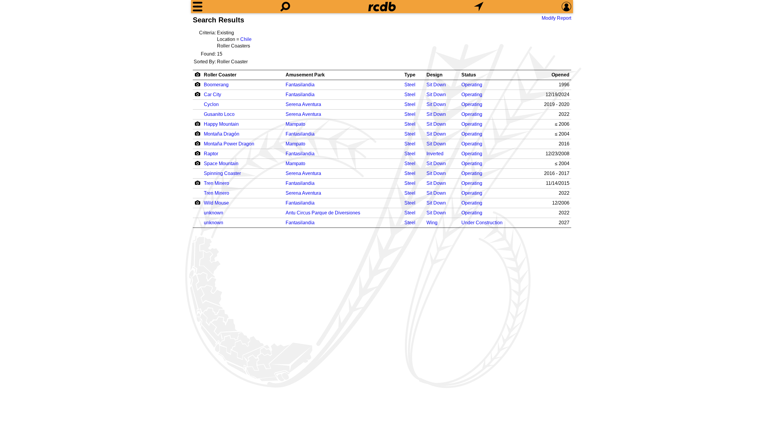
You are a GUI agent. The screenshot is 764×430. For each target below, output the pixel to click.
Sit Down (436, 84)
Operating (471, 84)
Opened (560, 74)
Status (468, 74)
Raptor (211, 153)
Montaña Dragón (221, 133)
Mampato (295, 124)
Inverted (434, 153)
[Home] (382, 6)
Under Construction (482, 222)
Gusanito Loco (219, 114)
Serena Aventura (303, 104)
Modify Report (556, 18)
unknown (213, 212)
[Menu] (197, 6)
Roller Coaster (220, 74)
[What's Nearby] (478, 6)
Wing (432, 222)
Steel (409, 84)
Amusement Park (305, 74)
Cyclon (211, 104)
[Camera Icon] (197, 84)
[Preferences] (566, 6)
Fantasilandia (300, 84)
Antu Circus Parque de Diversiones (323, 212)
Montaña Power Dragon (229, 143)
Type (409, 74)
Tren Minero (216, 183)
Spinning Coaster (222, 173)
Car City (212, 94)
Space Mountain (221, 163)
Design (434, 74)
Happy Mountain (221, 124)
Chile (246, 39)
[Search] (285, 6)
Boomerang (216, 84)
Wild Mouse (216, 202)
